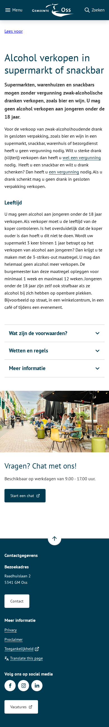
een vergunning (64, 172)
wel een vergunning (82, 157)
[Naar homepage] (53, 10)
